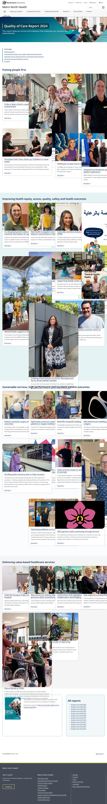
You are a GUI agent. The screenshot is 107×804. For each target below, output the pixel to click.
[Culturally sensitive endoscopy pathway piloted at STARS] (80, 217)
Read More (7, 118)
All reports (7, 61)
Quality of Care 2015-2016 (78, 724)
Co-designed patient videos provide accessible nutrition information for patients (25, 232)
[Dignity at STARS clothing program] (53, 111)
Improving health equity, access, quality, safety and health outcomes (23, 54)
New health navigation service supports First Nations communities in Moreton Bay (50, 232)
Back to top (99, 754)
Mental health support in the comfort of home (24, 331)
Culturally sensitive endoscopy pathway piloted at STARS (79, 232)
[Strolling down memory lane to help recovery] (27, 458)
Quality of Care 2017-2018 (78, 720)
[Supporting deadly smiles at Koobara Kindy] (80, 266)
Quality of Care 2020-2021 (78, 713)
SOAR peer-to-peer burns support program (76, 163)
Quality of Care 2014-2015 (78, 726)
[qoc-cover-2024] (13, 698)
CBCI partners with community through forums (78, 531)
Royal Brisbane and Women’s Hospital (48, 781)
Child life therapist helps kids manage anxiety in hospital (25, 596)
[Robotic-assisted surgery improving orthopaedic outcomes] (27, 405)
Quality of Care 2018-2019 (78, 718)
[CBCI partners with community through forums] (80, 515)
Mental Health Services (44, 800)
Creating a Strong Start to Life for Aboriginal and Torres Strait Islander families (52, 379)
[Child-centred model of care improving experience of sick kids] (80, 453)
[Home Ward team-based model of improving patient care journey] (53, 627)
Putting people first (9, 52)
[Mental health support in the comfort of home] (27, 293)
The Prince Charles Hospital (45, 783)
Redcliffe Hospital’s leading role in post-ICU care (78, 421)
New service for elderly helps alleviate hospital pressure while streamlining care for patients (51, 596)
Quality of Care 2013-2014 (78, 729)
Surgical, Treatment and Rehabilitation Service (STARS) (52, 795)
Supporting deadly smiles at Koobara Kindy (76, 280)
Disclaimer (75, 777)
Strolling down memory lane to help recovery (24, 474)
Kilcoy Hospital (42, 790)
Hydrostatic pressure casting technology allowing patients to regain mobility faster (53, 422)
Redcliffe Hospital (42, 785)
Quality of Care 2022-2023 (78, 709)
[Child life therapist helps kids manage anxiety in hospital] (27, 580)
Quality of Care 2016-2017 (78, 722)
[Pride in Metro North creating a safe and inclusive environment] (27, 88)
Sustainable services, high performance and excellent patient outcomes (24, 56)
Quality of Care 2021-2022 (78, 711)
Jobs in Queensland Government (81, 786)
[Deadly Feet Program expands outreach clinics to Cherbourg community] (80, 315)
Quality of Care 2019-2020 (78, 715)
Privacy (74, 779)
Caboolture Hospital (43, 788)
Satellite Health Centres (44, 797)
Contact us (8, 787)
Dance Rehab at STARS (14, 688)
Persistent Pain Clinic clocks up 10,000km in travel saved (26, 160)
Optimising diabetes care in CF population (49, 529)
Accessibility (76, 784)
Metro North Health (43, 778)
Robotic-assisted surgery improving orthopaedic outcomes (25, 422)
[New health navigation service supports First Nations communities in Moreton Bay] (53, 217)
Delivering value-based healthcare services (16, 59)
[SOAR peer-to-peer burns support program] (80, 147)
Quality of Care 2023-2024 (78, 707)
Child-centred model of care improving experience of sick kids (79, 471)
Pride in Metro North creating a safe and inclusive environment (26, 105)
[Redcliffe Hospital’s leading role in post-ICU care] (80, 405)
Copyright (75, 775)
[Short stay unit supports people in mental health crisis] (53, 266)
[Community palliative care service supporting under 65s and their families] (80, 88)
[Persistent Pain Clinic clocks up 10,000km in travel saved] (27, 143)
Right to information (78, 782)
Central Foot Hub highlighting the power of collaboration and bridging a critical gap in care (78, 596)
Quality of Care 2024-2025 (78, 704)
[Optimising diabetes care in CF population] (53, 513)
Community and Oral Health (45, 792)
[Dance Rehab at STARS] (27, 650)
